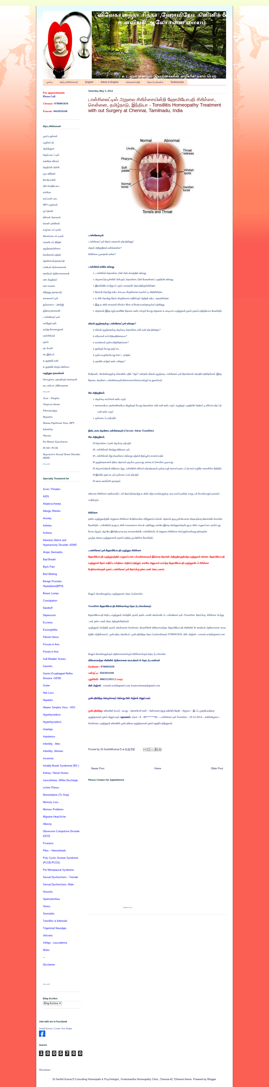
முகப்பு (49, 82)
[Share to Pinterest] (160, 749)
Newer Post (97, 768)
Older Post (217, 768)
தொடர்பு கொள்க (155, 82)
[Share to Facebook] (156, 749)
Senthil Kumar (45, 1028)
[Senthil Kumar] (42, 1035)
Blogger (211, 1079)
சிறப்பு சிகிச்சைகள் (69, 82)
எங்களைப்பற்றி (133, 82)
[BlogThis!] (149, 749)
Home (157, 768)
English (89, 82)
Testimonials (177, 82)
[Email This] (145, 749)
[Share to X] (152, 749)
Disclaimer (44, 1069)
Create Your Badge (63, 1028)
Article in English (110, 82)
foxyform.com (127, 907)
